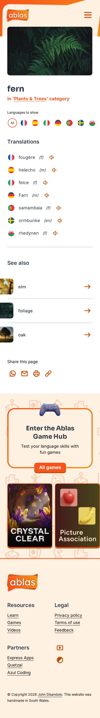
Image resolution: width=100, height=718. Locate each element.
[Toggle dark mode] (60, 660)
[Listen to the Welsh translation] (55, 233)
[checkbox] (24, 123)
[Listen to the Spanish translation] (54, 170)
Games (14, 622)
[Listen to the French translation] (52, 157)
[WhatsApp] (12, 373)
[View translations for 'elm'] (87, 286)
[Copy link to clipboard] (48, 373)
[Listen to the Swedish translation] (60, 220)
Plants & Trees (30, 99)
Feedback (64, 630)
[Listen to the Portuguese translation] (59, 208)
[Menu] (88, 15)
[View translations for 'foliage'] (87, 311)
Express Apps (20, 657)
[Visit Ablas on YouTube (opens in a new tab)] (60, 648)
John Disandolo (50, 694)
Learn (12, 615)
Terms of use (67, 622)
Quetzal (14, 665)
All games (50, 467)
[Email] (24, 373)
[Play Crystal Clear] (29, 515)
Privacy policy (68, 615)
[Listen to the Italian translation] (45, 182)
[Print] (36, 373)
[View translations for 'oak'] (87, 335)
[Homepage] (18, 16)
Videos (14, 630)
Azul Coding (19, 672)
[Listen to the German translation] (47, 195)
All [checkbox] (12, 123)
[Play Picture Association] (77, 515)
